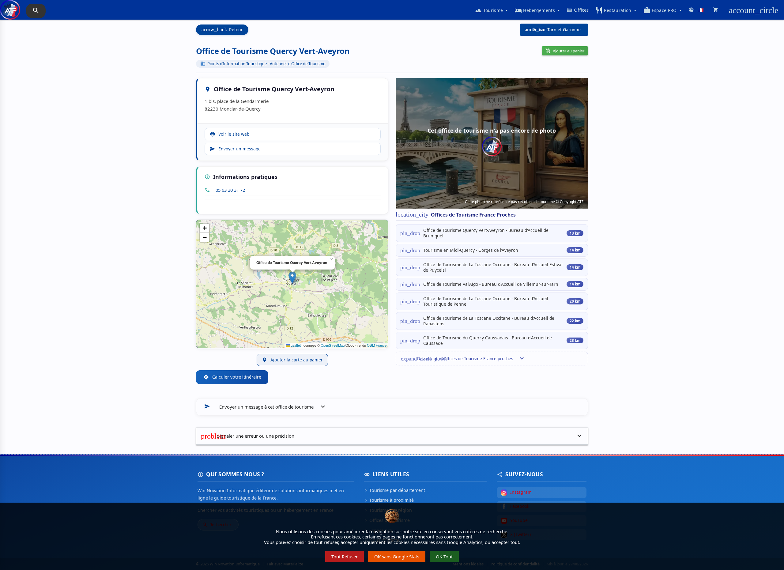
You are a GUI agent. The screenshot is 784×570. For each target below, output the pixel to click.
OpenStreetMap (333, 345)
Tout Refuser (344, 556)
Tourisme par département (394, 490)
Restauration (616, 10)
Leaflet (295, 345)
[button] (292, 277)
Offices (578, 10)
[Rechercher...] (36, 11)
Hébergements (537, 10)
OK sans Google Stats (396, 556)
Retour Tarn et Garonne (553, 29)
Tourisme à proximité (389, 500)
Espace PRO (663, 10)
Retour (222, 29)
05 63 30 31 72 (230, 190)
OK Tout (444, 556)
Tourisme (492, 10)
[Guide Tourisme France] (10, 13)
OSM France (376, 345)
